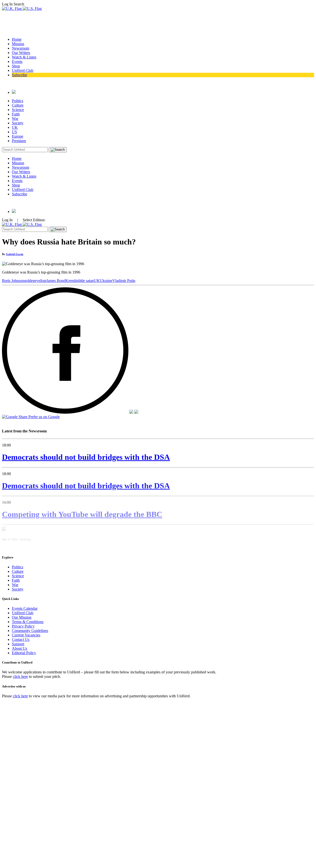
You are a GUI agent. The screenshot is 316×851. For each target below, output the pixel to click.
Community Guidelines (30, 631)
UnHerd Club (22, 70)
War (15, 118)
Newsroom (20, 48)
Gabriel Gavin (14, 254)
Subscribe (19, 75)
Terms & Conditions (27, 622)
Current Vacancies (26, 635)
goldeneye (32, 280)
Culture (17, 105)
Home (16, 39)
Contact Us (20, 639)
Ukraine (106, 280)
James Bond (55, 280)
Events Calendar (25, 608)
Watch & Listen (24, 57)
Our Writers (21, 53)
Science (18, 110)
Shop (16, 66)
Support (18, 644)
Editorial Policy (24, 653)
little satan (86, 280)
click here (20, 676)
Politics (17, 101)
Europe (17, 136)
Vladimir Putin (123, 280)
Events (17, 61)
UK (15, 127)
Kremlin (71, 280)
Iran (43, 280)
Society (17, 123)
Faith (16, 114)
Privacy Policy (23, 626)
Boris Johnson (13, 280)
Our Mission (21, 617)
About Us (19, 648)
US (14, 132)
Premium (19, 141)
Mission (18, 44)
